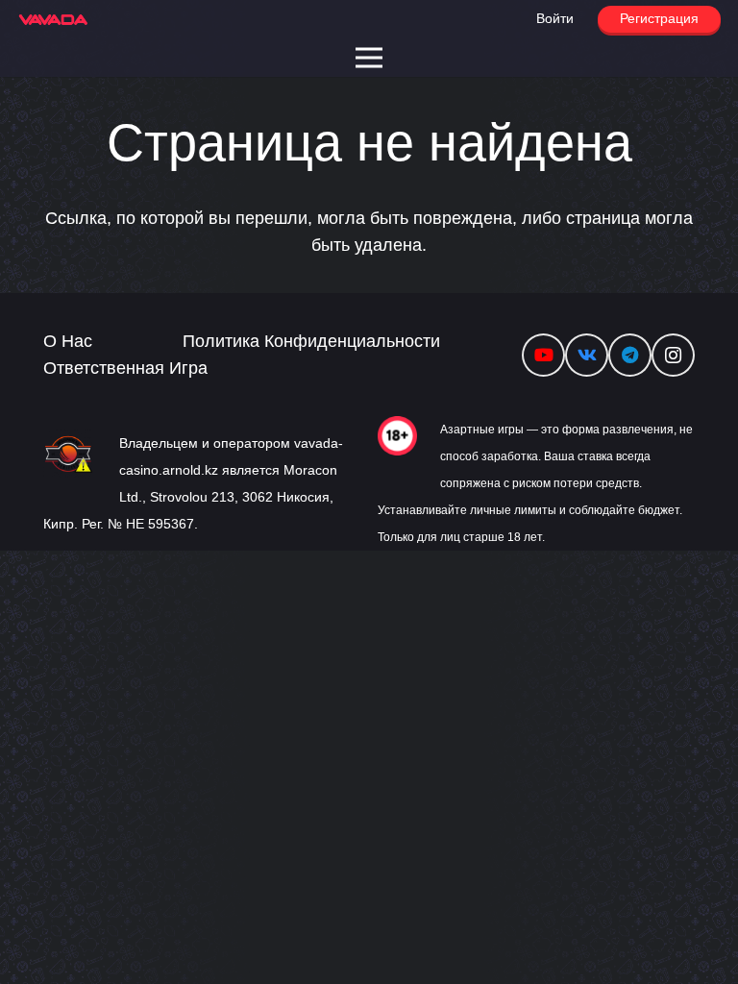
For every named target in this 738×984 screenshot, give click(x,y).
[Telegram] (630, 355)
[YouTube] (543, 355)
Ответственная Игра (125, 368)
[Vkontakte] (586, 355)
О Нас (67, 341)
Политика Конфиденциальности (311, 341)
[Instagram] (673, 355)
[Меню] (369, 58)
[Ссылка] (53, 20)
